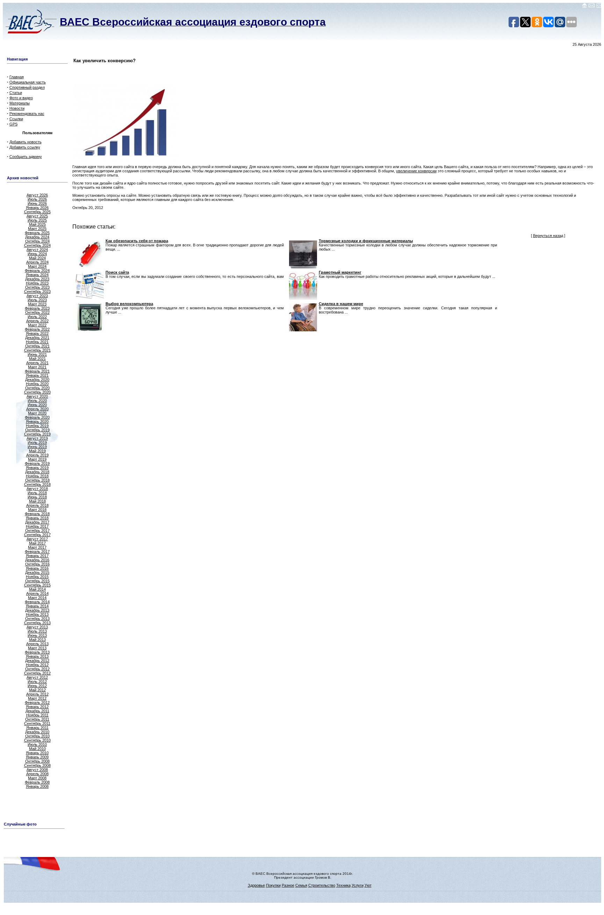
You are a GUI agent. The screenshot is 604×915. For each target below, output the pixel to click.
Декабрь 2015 (37, 572)
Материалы (19, 103)
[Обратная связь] (592, 7)
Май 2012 (37, 690)
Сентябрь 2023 (37, 291)
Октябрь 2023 (37, 287)
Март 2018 (37, 509)
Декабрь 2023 (37, 279)
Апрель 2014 (37, 593)
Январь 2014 (37, 606)
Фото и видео (21, 98)
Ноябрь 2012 (37, 665)
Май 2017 (37, 543)
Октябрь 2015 (37, 581)
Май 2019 (37, 451)
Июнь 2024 (37, 254)
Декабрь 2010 (37, 732)
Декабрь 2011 (37, 711)
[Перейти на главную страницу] (584, 7)
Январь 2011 (37, 728)
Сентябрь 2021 (37, 350)
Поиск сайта (117, 272)
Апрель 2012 (37, 694)
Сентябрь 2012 (37, 673)
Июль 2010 (37, 744)
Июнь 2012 (37, 686)
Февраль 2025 (37, 233)
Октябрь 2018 (37, 480)
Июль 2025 (37, 220)
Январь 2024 (37, 275)
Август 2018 (37, 489)
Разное (288, 885)
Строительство (321, 885)
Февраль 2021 (37, 371)
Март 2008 (37, 778)
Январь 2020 (37, 421)
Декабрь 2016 (37, 560)
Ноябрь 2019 (37, 426)
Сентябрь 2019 (37, 434)
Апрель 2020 (37, 409)
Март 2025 (37, 228)
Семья (301, 885)
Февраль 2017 (37, 551)
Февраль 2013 (37, 652)
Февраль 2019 (37, 463)
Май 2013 (37, 639)
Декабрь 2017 (37, 522)
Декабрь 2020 (37, 379)
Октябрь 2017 (37, 530)
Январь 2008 (37, 786)
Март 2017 (37, 547)
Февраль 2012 (37, 702)
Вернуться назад (548, 235)
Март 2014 (37, 598)
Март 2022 (37, 325)
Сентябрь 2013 (37, 623)
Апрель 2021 (37, 363)
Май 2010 (37, 749)
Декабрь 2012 (37, 660)
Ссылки (16, 119)
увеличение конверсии (416, 171)
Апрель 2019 (37, 455)
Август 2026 (37, 195)
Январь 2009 (37, 757)
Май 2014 (37, 589)
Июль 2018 (37, 493)
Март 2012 (37, 698)
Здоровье (256, 885)
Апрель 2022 (37, 321)
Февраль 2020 (37, 417)
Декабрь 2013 (37, 610)
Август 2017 (37, 539)
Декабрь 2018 (37, 472)
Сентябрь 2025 (37, 212)
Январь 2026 (37, 208)
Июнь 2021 (37, 354)
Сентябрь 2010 (37, 740)
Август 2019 (37, 438)
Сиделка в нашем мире (341, 304)
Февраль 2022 (37, 329)
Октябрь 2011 (37, 719)
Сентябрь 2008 (37, 765)
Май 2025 (37, 224)
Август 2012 (37, 677)
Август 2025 (37, 216)
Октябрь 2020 (37, 388)
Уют (368, 885)
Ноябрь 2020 (37, 384)
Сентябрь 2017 (37, 535)
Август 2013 (37, 627)
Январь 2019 (37, 468)
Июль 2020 (37, 400)
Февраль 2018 (37, 514)
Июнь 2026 (37, 203)
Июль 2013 (37, 631)
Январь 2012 (37, 707)
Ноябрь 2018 (37, 476)
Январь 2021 (37, 375)
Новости (16, 108)
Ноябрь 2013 (37, 614)
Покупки (273, 885)
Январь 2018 (37, 518)
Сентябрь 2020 (37, 392)
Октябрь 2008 (37, 761)
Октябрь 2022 (37, 312)
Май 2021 (37, 358)
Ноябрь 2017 (37, 526)
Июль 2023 (37, 300)
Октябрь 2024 (37, 241)
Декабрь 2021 (37, 338)
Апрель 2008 (37, 774)
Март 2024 (37, 266)
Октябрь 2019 (37, 430)
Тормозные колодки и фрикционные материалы (366, 241)
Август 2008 (37, 770)
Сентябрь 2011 (37, 723)
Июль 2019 (37, 442)
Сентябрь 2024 (37, 245)
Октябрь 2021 (37, 346)
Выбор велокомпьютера (129, 304)
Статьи (15, 93)
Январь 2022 (37, 333)
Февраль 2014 (37, 602)
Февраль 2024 (37, 270)
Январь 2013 (37, 656)
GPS (13, 124)
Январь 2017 (37, 556)
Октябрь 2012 (37, 669)
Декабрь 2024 (37, 237)
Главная (16, 77)
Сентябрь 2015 (37, 585)
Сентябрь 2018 (37, 484)
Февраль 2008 (37, 782)
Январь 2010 (37, 753)
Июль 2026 (37, 199)
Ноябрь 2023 (37, 283)
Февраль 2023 (37, 308)
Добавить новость (25, 142)
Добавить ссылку (24, 147)
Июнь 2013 (37, 635)
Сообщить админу (25, 156)
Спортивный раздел (27, 87)
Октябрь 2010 (37, 736)
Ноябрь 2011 (37, 715)
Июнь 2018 (37, 497)
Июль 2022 (37, 317)
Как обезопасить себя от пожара (137, 241)
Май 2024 (37, 258)
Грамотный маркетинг (340, 272)
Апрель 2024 (37, 262)
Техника (343, 885)
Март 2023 (37, 304)
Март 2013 (37, 648)
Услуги (358, 885)
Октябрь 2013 (37, 619)
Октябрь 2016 (37, 564)
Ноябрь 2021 (37, 342)
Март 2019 (37, 459)
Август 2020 (37, 396)
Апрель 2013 (37, 644)
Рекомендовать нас (26, 113)
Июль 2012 (37, 681)
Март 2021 (37, 367)
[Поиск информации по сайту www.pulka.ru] (598, 7)
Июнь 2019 (37, 447)
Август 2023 (37, 296)
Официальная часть (27, 82)
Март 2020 (37, 413)
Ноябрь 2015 (37, 577)
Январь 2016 (37, 568)
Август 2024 (37, 249)
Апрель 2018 (37, 505)
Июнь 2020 (37, 405)
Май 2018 (37, 501)
